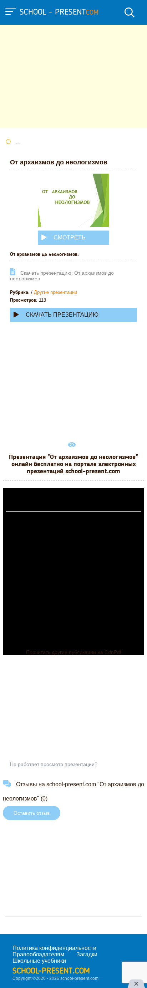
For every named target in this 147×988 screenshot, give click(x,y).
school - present (59, 12)
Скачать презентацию (62, 315)
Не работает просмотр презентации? (53, 764)
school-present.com (51, 971)
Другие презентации (55, 292)
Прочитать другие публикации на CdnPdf (73, 652)
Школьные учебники (39, 961)
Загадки (86, 954)
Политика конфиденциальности (54, 948)
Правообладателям (38, 954)
